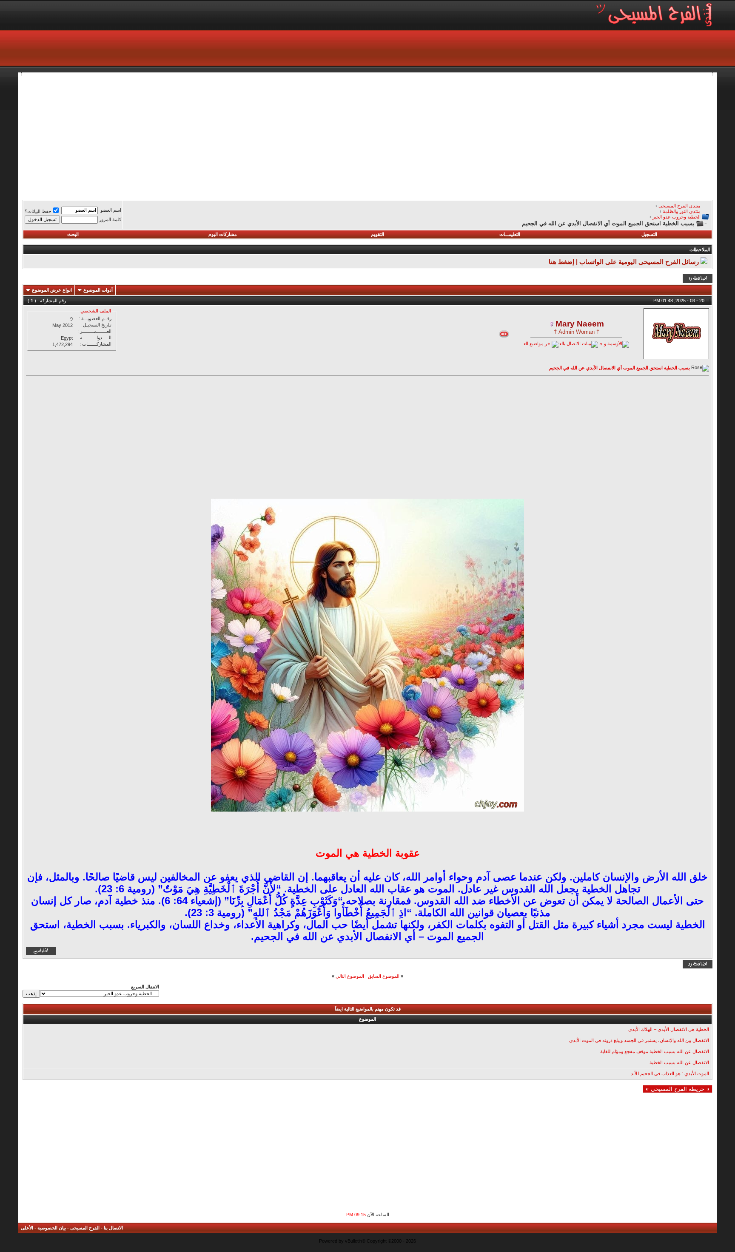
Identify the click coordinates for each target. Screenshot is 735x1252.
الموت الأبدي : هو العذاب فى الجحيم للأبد (670, 1073)
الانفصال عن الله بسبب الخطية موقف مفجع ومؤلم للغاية (654, 1051)
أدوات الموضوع (98, 289)
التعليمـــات (509, 234)
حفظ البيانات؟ (38, 211)
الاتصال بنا (113, 1227)
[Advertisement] (457, 135)
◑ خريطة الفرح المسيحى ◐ (677, 1089)
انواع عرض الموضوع (52, 289)
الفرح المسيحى (85, 1227)
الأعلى (27, 1227)
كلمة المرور (110, 219)
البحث (73, 234)
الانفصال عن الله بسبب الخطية (679, 1062)
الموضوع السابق (383, 976)
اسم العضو (110, 210)
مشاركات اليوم (222, 234)
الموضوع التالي (350, 976)
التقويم (377, 234)
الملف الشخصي (95, 310)
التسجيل (649, 234)
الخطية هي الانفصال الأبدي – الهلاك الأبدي (668, 1029)
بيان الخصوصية (51, 1227)
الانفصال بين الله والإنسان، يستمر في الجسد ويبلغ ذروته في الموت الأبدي (639, 1040)
